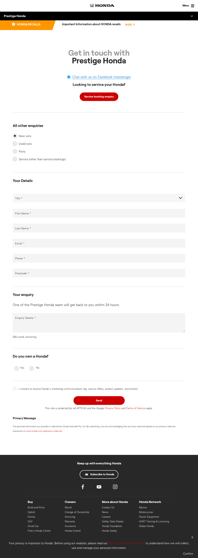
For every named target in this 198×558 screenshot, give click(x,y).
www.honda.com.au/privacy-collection (44, 431)
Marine (143, 507)
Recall (68, 507)
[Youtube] (99, 487)
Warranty (70, 521)
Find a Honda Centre (39, 530)
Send (99, 400)
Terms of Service (135, 408)
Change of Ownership (77, 512)
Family (31, 516)
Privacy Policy (113, 408)
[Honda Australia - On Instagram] (115, 487)
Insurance (70, 526)
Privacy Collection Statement (126, 543)
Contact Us (108, 507)
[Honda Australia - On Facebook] (82, 487)
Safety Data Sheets (113, 521)
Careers (106, 516)
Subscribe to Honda (102, 474)
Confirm (188, 553)
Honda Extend (72, 530)
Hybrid (31, 512)
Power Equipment (149, 516)
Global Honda (146, 526)
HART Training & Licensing (154, 521)
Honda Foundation (112, 526)
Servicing (70, 516)
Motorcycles (146, 512)
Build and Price (36, 507)
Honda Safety (109, 530)
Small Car (33, 526)
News (105, 512)
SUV (30, 521)
